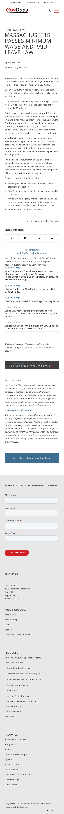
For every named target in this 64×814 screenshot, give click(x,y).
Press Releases (12, 769)
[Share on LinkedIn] (39, 238)
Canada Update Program (18, 685)
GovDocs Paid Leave (14, 706)
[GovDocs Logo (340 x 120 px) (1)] (26, 10)
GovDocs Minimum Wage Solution (21, 701)
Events (8, 624)
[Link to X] (52, 810)
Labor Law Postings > (15, 662)
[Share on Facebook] (11, 238)
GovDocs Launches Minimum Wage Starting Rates (32, 301)
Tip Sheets (10, 759)
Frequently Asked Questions (18, 634)
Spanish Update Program (18, 668)
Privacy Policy (11, 716)
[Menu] (55, 10)
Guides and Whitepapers (17, 754)
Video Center (11, 784)
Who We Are (10, 614)
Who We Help (11, 619)
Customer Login (16, 2)
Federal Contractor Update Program (23, 673)
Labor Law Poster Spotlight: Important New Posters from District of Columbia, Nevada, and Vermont (31, 313)
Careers (8, 629)
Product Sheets (12, 764)
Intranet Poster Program (18, 696)
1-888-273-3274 (12, 598)
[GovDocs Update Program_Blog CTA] (32, 368)
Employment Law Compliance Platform (23, 657)
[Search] (48, 10)
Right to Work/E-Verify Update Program (25, 679)
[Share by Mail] (52, 238)
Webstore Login (49, 2)
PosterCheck (13, 690)
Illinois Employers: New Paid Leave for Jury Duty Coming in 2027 (31, 290)
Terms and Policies (14, 711)
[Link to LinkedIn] (47, 810)
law (6, 81)
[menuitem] (16, 2)
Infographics (11, 744)
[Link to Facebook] (57, 810)
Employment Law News (15, 739)
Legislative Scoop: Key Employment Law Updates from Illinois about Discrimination (31, 327)
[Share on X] (25, 238)
